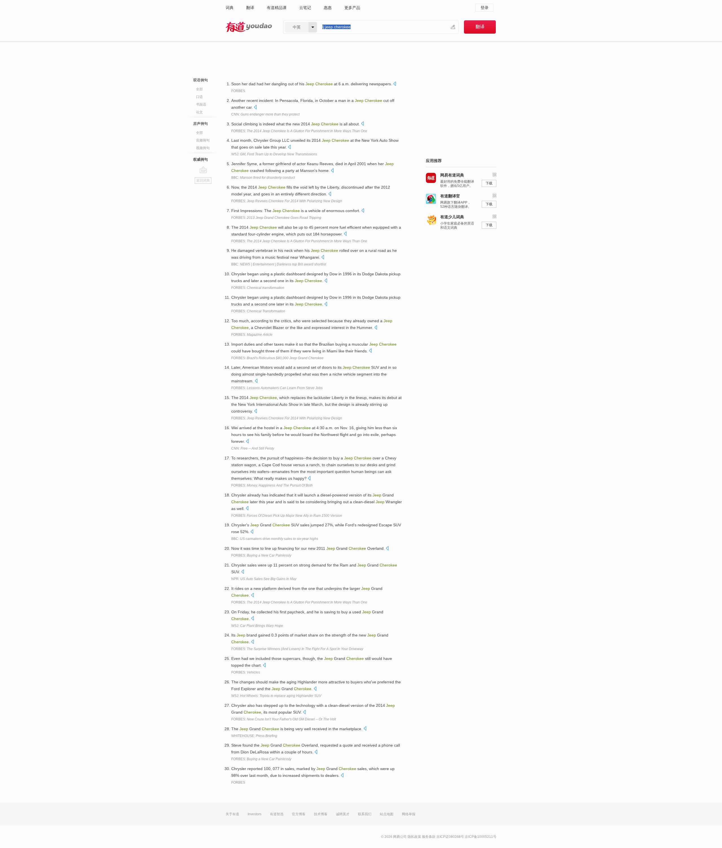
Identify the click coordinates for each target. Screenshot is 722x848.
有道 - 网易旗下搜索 (249, 27)
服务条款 (428, 837)
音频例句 (203, 140)
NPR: (263, 579)
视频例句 (203, 148)
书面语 (201, 104)
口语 (199, 97)
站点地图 (386, 814)
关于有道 (232, 814)
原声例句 (200, 123)
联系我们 (364, 814)
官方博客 (298, 814)
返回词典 (203, 180)
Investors (254, 814)
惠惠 (328, 7)
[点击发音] (394, 84)
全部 (199, 89)
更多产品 (352, 7)
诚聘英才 (342, 814)
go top (203, 169)
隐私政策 (414, 837)
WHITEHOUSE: (254, 736)
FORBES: (299, 131)
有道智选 (276, 814)
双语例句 (200, 80)
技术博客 (320, 814)
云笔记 (305, 7)
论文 (199, 112)
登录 (484, 7)
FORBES (238, 91)
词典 (230, 7)
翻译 (250, 7)
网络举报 (408, 814)
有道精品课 (277, 7)
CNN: (265, 114)
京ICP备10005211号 (480, 837)
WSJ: (274, 154)
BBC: (263, 178)
